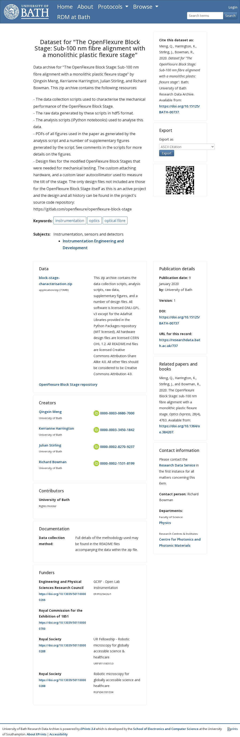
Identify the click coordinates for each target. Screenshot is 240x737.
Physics (165, 522)
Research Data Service (177, 465)
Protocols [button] (111, 6)
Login (233, 7)
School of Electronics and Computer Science (166, 729)
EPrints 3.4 (87, 729)
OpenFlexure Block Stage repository (68, 384)
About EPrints (36, 734)
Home (65, 6)
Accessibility (58, 734)
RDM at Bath (73, 17)
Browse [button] (143, 6)
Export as (166, 139)
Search (230, 15)
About (85, 6)
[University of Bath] (26, 12)
